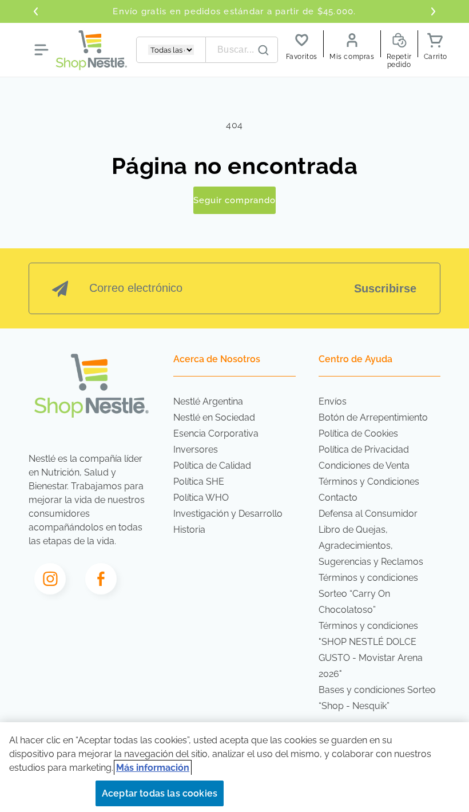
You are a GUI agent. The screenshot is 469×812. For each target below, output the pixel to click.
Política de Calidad (212, 465)
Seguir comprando (234, 200)
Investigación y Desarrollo (228, 513)
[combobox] (242, 50)
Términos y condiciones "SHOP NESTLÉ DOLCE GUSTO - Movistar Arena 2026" (371, 649)
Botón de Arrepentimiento (373, 417)
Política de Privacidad (364, 449)
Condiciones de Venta (364, 465)
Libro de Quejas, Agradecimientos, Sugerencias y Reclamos (371, 545)
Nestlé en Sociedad (214, 417)
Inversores (195, 449)
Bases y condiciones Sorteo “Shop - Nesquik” (377, 697)
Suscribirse (385, 288)
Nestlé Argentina (208, 401)
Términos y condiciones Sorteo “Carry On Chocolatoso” (368, 593)
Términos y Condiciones (369, 481)
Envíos (333, 401)
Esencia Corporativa (216, 433)
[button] (41, 49)
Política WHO (201, 497)
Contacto (338, 497)
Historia (189, 529)
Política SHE (198, 481)
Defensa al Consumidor (368, 513)
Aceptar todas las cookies (159, 793)
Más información (152, 767)
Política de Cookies (358, 433)
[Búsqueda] (263, 50)
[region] (234, 767)
